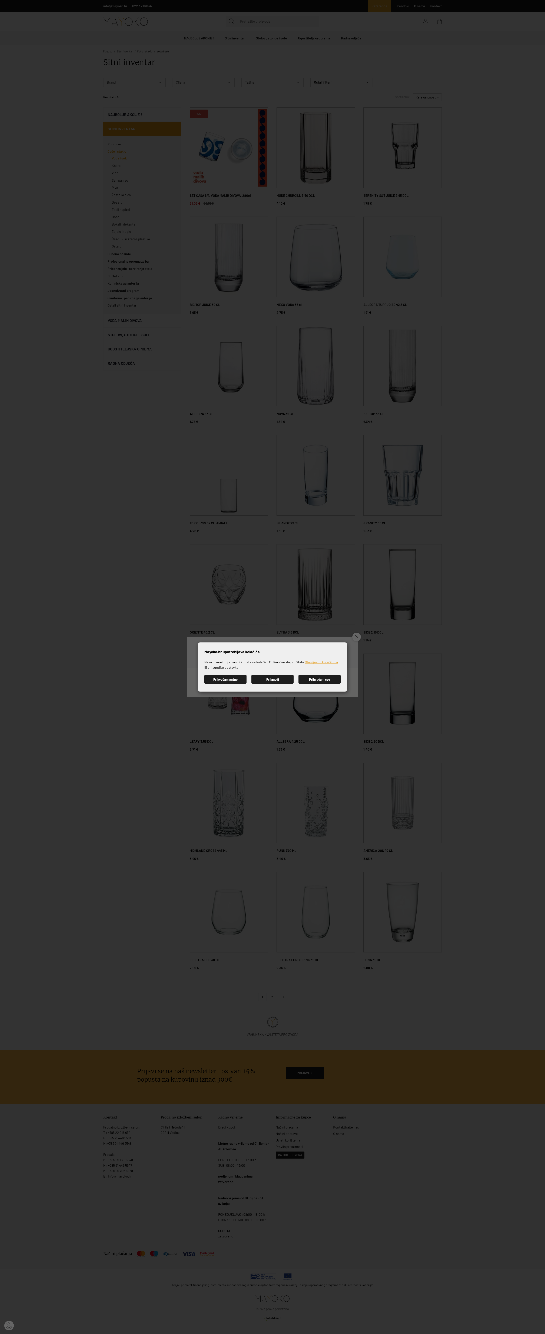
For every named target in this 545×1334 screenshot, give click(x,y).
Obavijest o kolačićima (321, 662)
